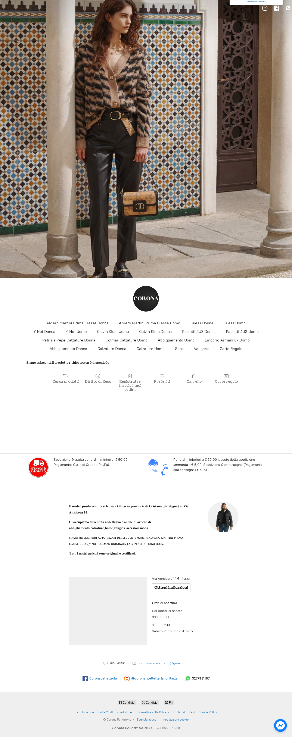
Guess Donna (201, 323)
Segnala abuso (146, 719)
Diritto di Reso (98, 381)
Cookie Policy (208, 712)
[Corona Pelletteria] (146, 299)
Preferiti (162, 381)
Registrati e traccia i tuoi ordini (130, 385)
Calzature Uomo (151, 348)
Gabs (179, 348)
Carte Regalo (231, 348)
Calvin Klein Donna (155, 331)
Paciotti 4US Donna (199, 331)
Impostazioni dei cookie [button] (256, 2)
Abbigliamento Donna (68, 348)
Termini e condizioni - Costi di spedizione (103, 712)
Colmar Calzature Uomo (126, 340)
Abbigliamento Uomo (176, 340)
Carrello (194, 381)
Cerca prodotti (65, 381)
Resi (192, 712)
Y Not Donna (44, 331)
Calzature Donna (111, 348)
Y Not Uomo (76, 331)
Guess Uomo (235, 323)
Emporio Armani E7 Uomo (227, 340)
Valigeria (201, 348)
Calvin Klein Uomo (113, 331)
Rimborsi (179, 712)
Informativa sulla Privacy (152, 712)
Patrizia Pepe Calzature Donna (68, 340)
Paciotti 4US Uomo (242, 331)
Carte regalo (226, 381)
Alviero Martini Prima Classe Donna (77, 323)
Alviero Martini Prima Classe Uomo (149, 323)
